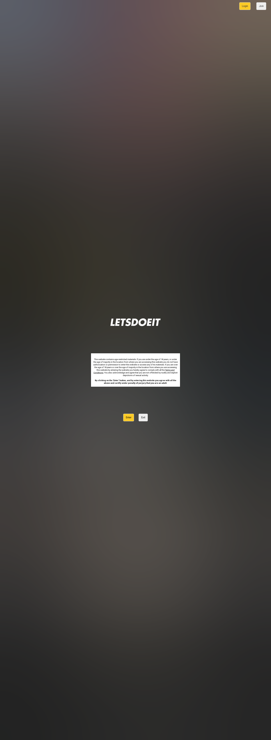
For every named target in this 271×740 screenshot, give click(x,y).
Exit (143, 417)
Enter (128, 417)
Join (261, 6)
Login (245, 6)
